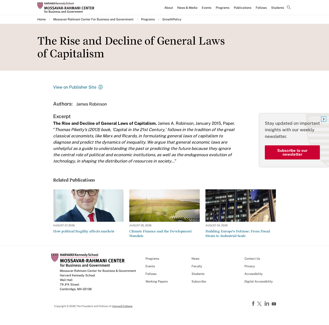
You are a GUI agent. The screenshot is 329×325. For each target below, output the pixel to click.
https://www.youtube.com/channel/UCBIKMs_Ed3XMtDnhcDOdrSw (274, 304)
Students (277, 8)
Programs (222, 8)
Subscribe (199, 281)
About (168, 8)
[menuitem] (168, 9)
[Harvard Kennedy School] (67, 7)
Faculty (197, 266)
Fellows (261, 8)
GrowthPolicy (171, 19)
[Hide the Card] (323, 119)
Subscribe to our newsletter (292, 152)
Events (206, 8)
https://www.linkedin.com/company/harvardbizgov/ (267, 303)
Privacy (249, 266)
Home (41, 19)
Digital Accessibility (258, 281)
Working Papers (156, 281)
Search (289, 8)
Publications (242, 8)
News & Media (187, 8)
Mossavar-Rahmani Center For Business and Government (93, 19)
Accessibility (253, 274)
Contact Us (252, 258)
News (195, 258)
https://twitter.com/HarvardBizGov (260, 304)
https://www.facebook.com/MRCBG (254, 303)
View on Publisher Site (74, 87)
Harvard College (122, 306)
